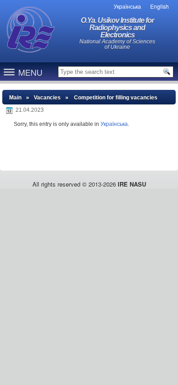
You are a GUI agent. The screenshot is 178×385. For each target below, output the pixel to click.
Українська (114, 124)
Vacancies (47, 97)
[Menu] (9, 71)
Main (15, 97)
